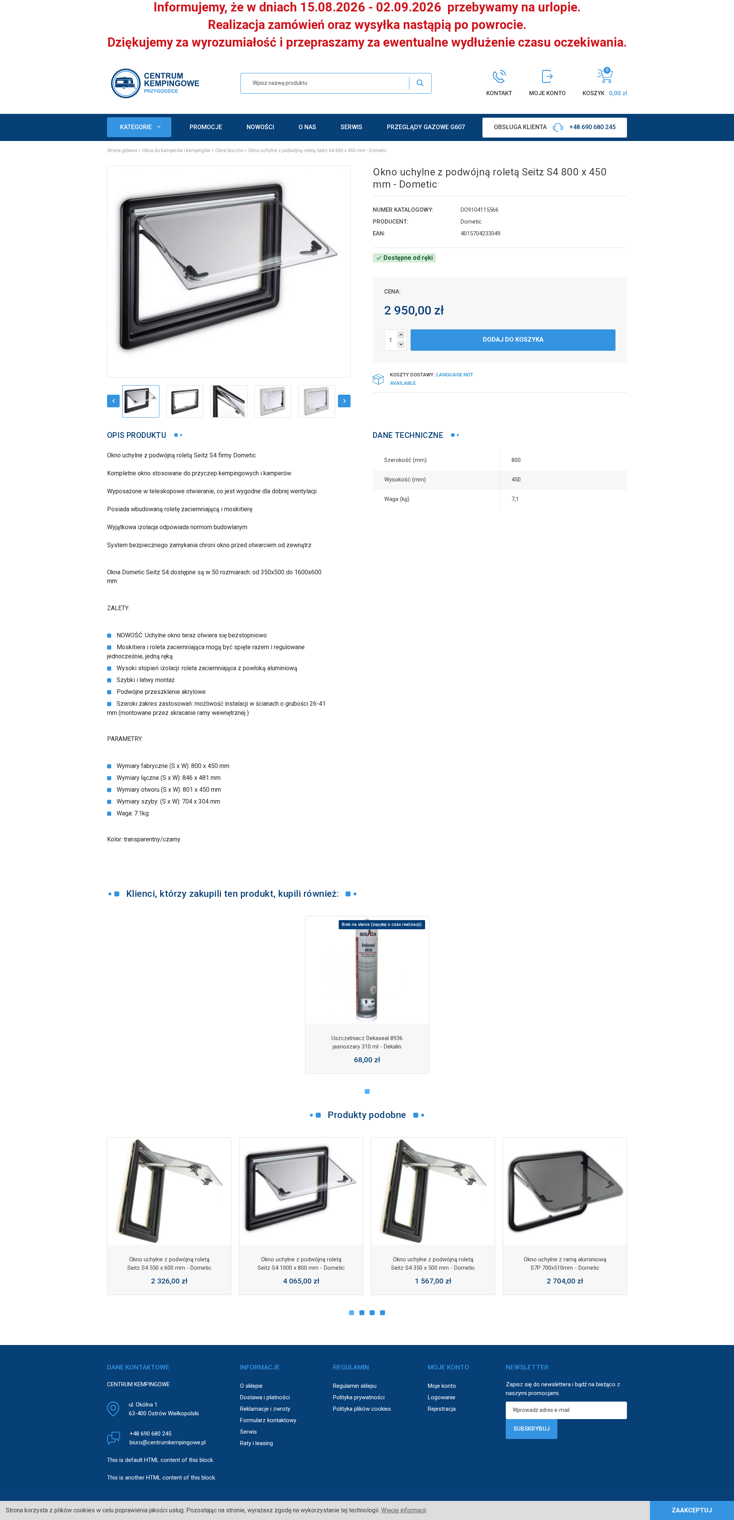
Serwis (248, 1431)
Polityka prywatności (359, 1397)
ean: (379, 233)
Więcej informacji (403, 1510)
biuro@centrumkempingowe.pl (168, 1442)
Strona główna (122, 150)
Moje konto (442, 1385)
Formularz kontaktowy (268, 1420)
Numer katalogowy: (403, 209)
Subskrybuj (531, 1428)
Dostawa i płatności (265, 1397)
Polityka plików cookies (362, 1408)
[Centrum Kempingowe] (155, 82)
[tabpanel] (367, 995)
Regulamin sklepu (355, 1385)
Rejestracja (442, 1408)
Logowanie (441, 1397)
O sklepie (251, 1385)
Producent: (390, 221)
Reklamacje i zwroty (265, 1408)
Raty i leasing (256, 1443)
